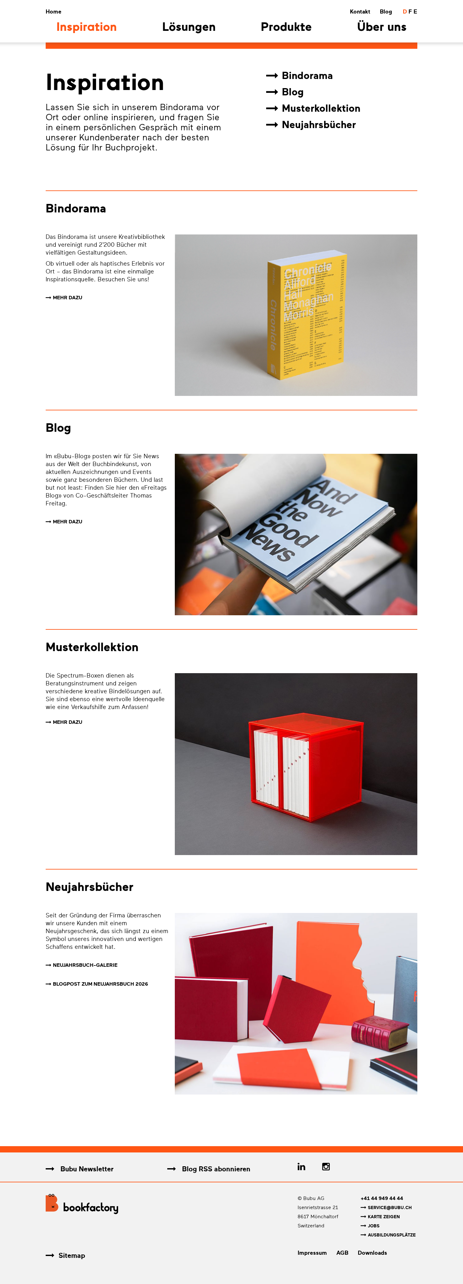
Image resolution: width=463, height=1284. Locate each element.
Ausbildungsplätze (392, 1235)
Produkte (286, 28)
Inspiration (86, 28)
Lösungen (189, 28)
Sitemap (72, 1255)
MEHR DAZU (67, 298)
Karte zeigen (384, 1216)
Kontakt (360, 11)
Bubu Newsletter (86, 1169)
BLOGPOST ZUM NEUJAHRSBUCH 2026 (100, 984)
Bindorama (307, 76)
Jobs (374, 1226)
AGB (342, 1253)
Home (53, 11)
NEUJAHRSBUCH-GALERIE (85, 965)
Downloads (372, 1253)
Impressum (312, 1253)
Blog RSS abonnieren (215, 1169)
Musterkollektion (321, 108)
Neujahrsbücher (319, 125)
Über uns (382, 28)
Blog (386, 11)
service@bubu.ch (390, 1207)
